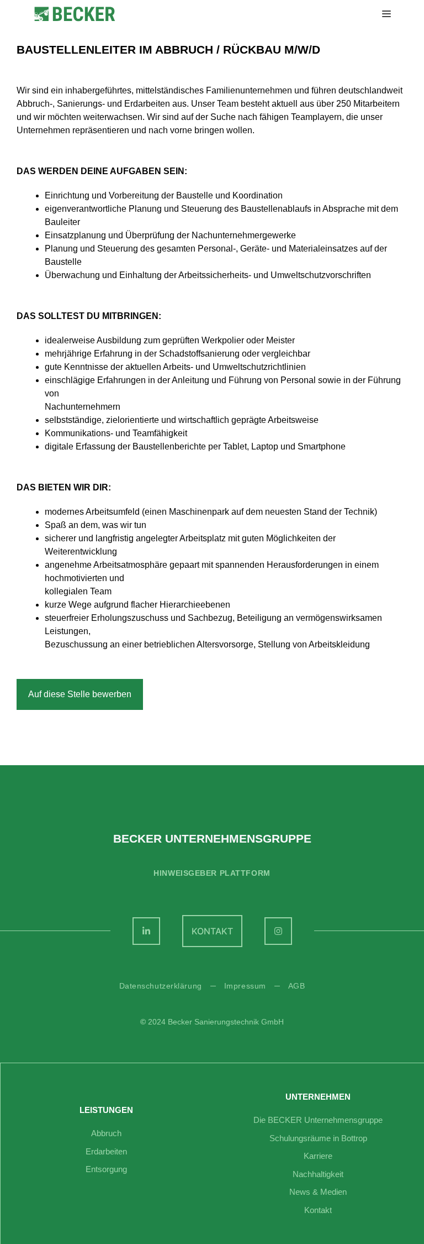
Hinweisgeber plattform (211, 873)
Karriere (318, 1156)
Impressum (245, 985)
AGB (296, 985)
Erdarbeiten (106, 1151)
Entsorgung (106, 1169)
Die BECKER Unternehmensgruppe (318, 1120)
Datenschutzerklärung (160, 985)
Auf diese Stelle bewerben (79, 694)
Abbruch (106, 1133)
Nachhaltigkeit (318, 1174)
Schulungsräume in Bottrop (318, 1138)
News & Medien (318, 1191)
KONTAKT (212, 931)
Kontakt (318, 1210)
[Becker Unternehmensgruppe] (74, 14)
